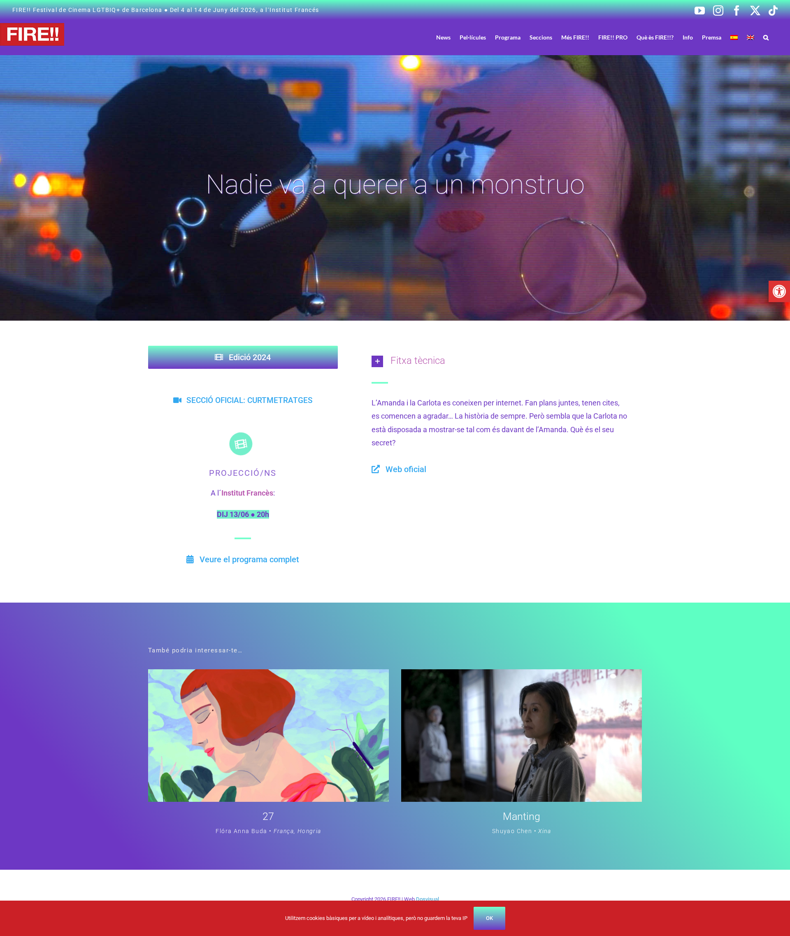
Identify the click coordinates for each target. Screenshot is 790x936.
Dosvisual (427, 899)
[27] (268, 675)
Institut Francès (247, 493)
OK (489, 918)
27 (268, 816)
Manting (521, 816)
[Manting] (521, 675)
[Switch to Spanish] (734, 37)
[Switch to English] (750, 37)
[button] (779, 291)
